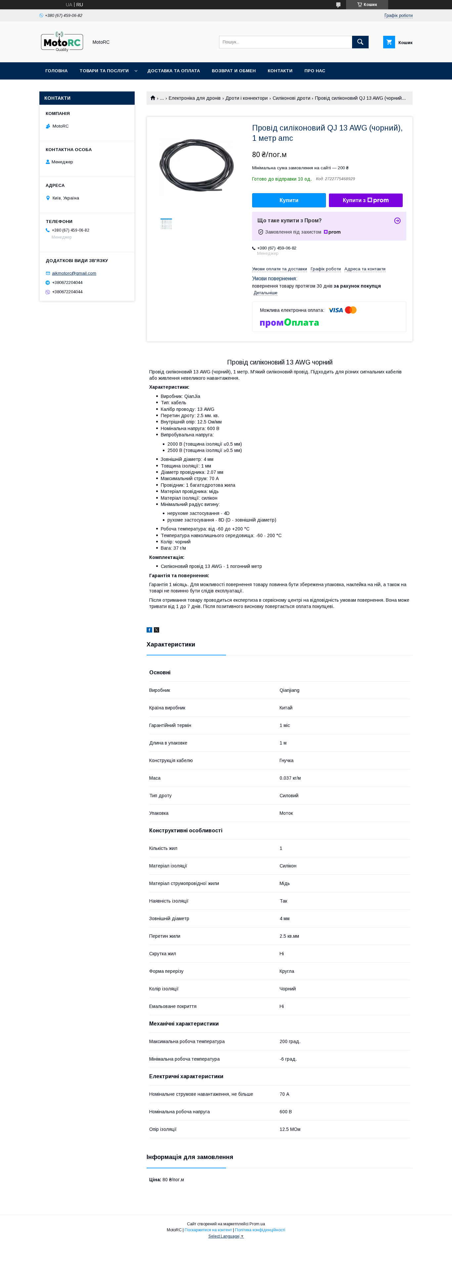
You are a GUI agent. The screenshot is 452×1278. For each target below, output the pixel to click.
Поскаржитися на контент (208, 1230)
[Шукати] (360, 42)
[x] (156, 631)
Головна (56, 70)
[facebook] (149, 631)
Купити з (354, 200)
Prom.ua (257, 1224)
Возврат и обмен (234, 70)
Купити (289, 200)
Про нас (314, 70)
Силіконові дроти (291, 98)
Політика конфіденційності (260, 1230)
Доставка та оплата (173, 70)
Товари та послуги (104, 70)
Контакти (280, 70)
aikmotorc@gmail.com (74, 273)
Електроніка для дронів (195, 98)
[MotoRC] (62, 53)
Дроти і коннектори (246, 98)
